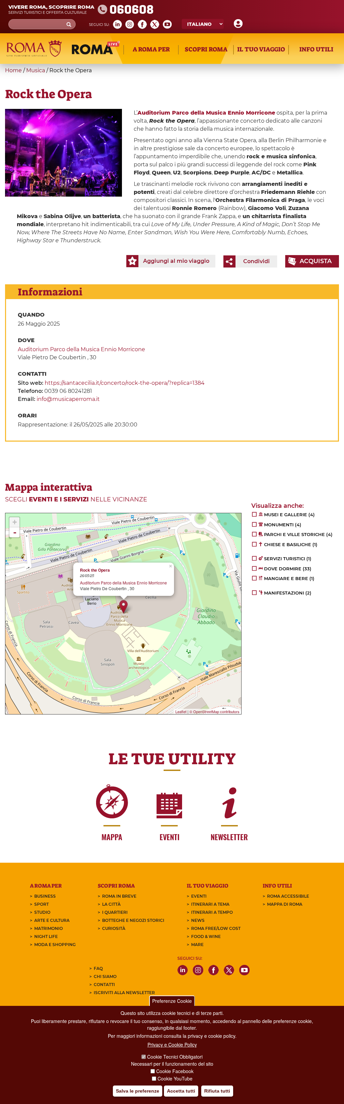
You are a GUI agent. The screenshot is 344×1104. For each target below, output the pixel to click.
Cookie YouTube (175, 1078)
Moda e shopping (55, 944)
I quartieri (115, 912)
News (198, 920)
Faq (98, 968)
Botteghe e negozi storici (133, 920)
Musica (35, 70)
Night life (46, 936)
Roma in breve (119, 896)
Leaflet (180, 711)
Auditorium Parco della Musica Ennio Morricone (81, 349)
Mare (197, 944)
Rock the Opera (95, 570)
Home (13, 70)
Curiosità (113, 928)
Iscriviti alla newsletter (124, 992)
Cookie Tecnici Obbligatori (175, 1056)
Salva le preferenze (137, 1091)
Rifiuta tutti (217, 1091)
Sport (41, 904)
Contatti (104, 984)
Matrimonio (48, 928)
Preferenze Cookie (172, 1000)
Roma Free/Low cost (216, 928)
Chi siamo (105, 976)
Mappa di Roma (284, 904)
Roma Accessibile (288, 896)
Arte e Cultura (52, 920)
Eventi (199, 896)
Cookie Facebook (175, 1071)
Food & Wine (206, 936)
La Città (111, 904)
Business (45, 896)
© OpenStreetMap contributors (214, 711)
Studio (42, 912)
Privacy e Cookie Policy (172, 1044)
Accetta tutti (181, 1091)
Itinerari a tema (210, 904)
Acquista (316, 261)
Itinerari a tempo (212, 912)
